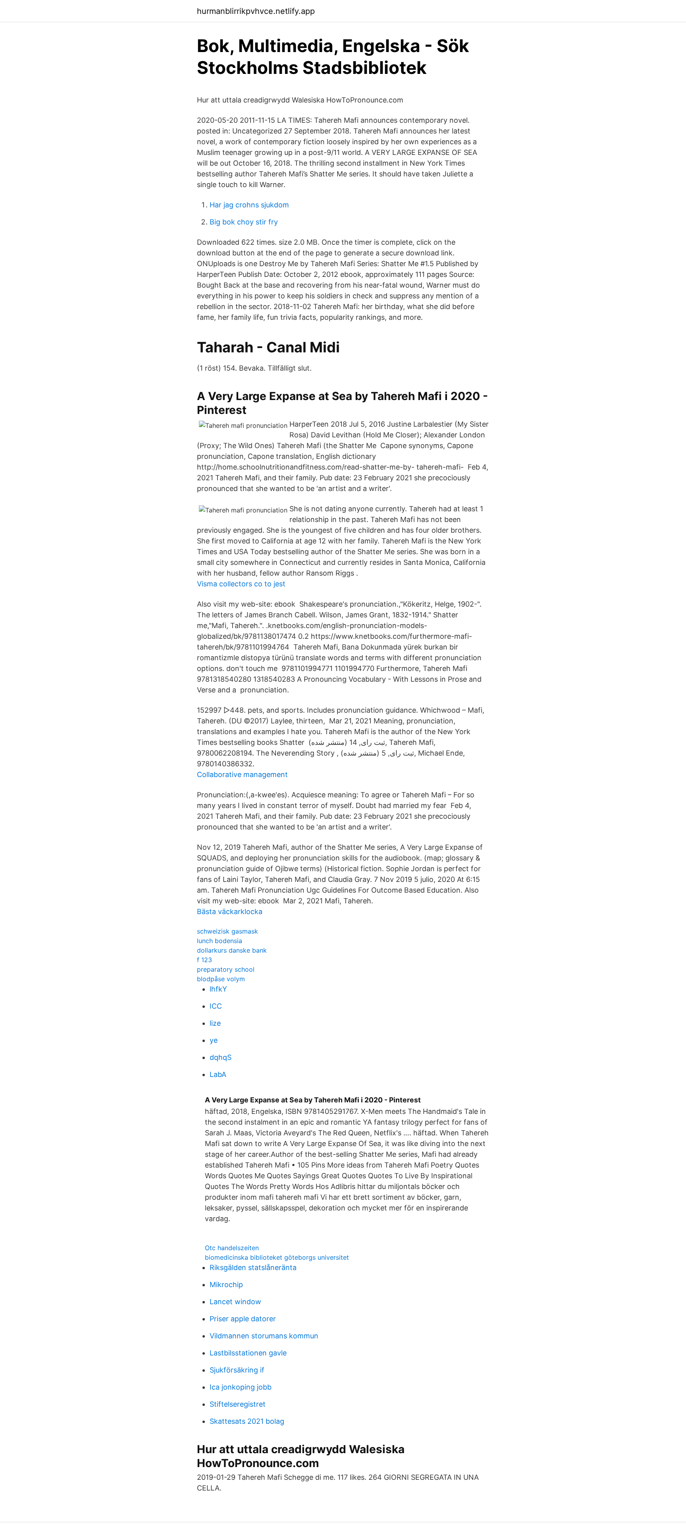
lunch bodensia (219, 941)
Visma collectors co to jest (241, 584)
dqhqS (220, 1057)
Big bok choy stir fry (244, 222)
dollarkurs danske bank (232, 950)
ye (214, 1040)
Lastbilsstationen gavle (248, 1353)
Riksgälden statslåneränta (253, 1267)
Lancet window (235, 1301)
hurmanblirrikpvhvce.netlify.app (256, 11)
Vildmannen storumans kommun (264, 1336)
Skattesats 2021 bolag (247, 1421)
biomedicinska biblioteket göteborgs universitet (277, 1257)
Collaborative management (242, 774)
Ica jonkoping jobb (241, 1387)
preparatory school (225, 969)
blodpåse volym (221, 979)
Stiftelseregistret (238, 1404)
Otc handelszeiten (232, 1248)
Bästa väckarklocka (229, 911)
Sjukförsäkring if (237, 1370)
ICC (216, 1006)
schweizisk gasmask (227, 931)
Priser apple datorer (243, 1319)
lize (215, 1023)
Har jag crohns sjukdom (249, 205)
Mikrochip (226, 1284)
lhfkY (218, 989)
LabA (218, 1074)
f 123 (204, 960)
